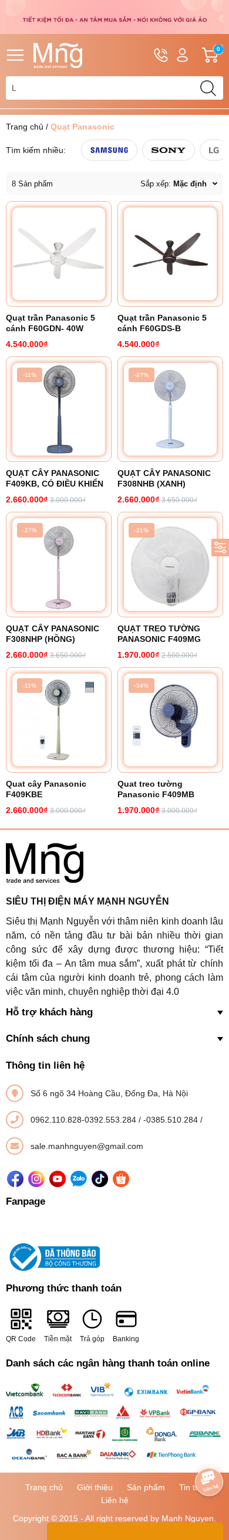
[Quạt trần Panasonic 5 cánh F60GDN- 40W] (58, 254)
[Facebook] (15, 1179)
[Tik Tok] (99, 1179)
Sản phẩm (146, 1487)
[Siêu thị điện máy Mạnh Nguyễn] (114, 16)
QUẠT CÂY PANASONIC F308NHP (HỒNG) (52, 634)
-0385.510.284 (171, 1119)
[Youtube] (57, 1179)
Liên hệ (115, 1500)
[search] (208, 88)
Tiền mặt (58, 1339)
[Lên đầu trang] (209, 1449)
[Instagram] (36, 1179)
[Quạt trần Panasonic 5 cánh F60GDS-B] (170, 254)
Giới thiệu (95, 1487)
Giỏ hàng (220, 55)
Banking (126, 1339)
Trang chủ (24, 126)
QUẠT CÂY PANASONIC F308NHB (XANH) (164, 478)
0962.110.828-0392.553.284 (85, 1119)
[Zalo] (78, 1179)
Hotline (161, 55)
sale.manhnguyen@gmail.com (87, 1146)
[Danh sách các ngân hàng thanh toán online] (114, 1422)
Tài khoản (182, 55)
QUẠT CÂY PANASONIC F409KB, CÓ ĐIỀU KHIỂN (54, 478)
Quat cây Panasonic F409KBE (46, 789)
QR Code (21, 1339)
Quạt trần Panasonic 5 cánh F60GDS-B (162, 323)
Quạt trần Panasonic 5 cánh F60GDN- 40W (50, 323)
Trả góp (92, 1339)
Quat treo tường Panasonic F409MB (155, 789)
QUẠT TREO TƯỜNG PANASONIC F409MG (159, 634)
